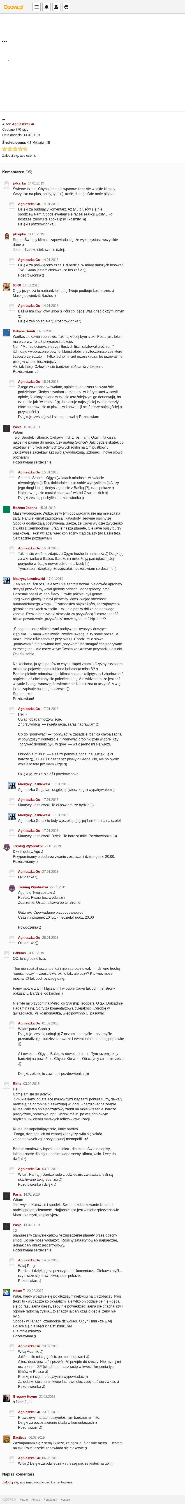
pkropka (19, 234)
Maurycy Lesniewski (29, 579)
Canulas (19, 953)
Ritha (17, 1083)
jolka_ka (19, 183)
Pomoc (35, 1499)
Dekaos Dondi (24, 331)
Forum (24, 1499)
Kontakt (65, 1499)
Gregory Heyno (25, 1396)
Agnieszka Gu (23, 124)
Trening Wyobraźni (28, 846)
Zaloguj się (10, 1482)
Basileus (19, 1437)
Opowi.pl (13, 7)
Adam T (19, 1291)
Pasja (17, 427)
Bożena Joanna (25, 508)
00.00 (17, 285)
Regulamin (50, 1499)
